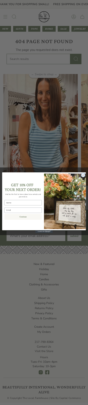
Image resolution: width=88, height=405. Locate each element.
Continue (23, 216)
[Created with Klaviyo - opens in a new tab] (44, 231)
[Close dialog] (83, 175)
